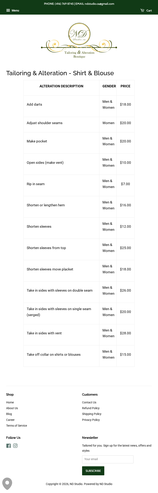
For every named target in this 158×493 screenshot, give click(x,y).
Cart (149, 10)
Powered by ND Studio (98, 484)
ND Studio (76, 484)
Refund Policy (91, 408)
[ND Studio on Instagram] (15, 446)
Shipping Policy (91, 414)
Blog (9, 414)
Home (10, 402)
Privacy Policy (91, 420)
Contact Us (89, 402)
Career (10, 420)
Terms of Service (16, 425)
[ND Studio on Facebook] (8, 446)
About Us (12, 408)
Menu (15, 10)
